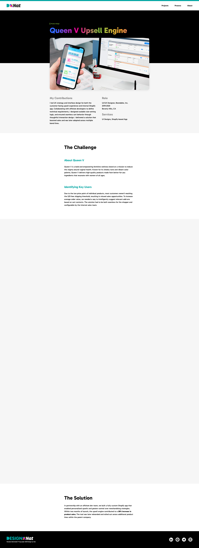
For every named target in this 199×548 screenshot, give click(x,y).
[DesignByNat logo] (20, 538)
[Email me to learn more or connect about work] (184, 540)
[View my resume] (190, 540)
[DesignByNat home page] (14, 5)
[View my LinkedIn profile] (171, 540)
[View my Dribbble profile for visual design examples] (178, 540)
